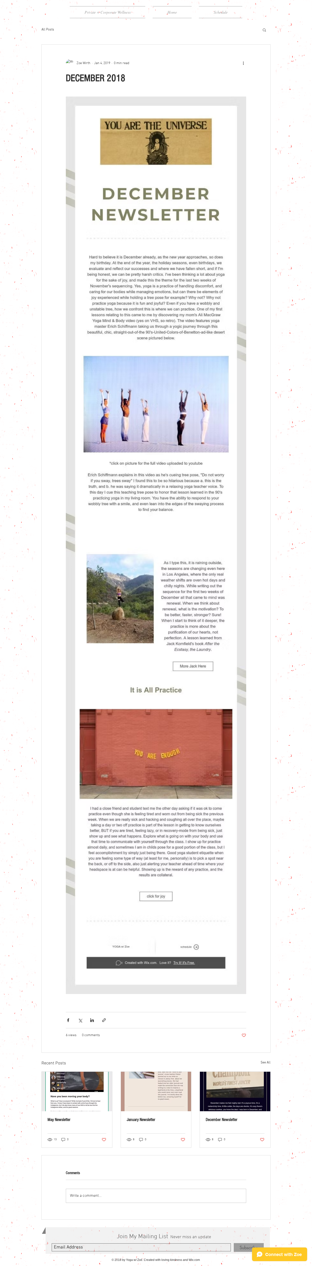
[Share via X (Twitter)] (80, 1020)
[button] (264, 30)
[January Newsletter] (156, 1091)
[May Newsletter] (77, 1091)
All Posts (47, 30)
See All (266, 1063)
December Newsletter (221, 1119)
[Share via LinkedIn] (92, 1020)
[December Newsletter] (235, 1091)
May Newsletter (59, 1119)
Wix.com (194, 1260)
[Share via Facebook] (68, 1020)
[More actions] (243, 63)
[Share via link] (104, 1020)
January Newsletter (141, 1119)
